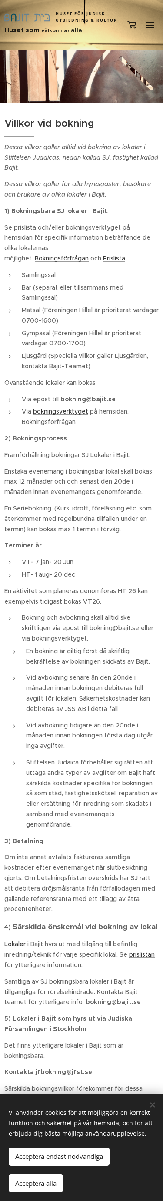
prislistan (142, 954)
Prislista (114, 258)
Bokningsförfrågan (62, 258)
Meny (150, 24)
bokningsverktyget (60, 411)
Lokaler (15, 944)
